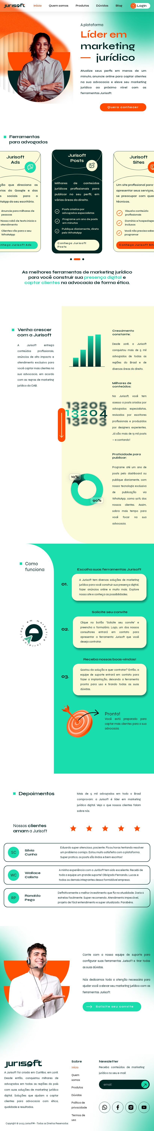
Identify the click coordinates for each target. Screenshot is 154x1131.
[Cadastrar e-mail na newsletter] (145, 1084)
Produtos (82, 5)
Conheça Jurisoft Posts (72, 245)
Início (38, 5)
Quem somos (58, 5)
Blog (119, 5)
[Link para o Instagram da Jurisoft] (131, 1107)
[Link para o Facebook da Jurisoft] (117, 1107)
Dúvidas (102, 5)
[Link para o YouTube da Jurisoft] (144, 1107)
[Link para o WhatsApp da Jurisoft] (104, 1107)
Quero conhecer (123, 107)
